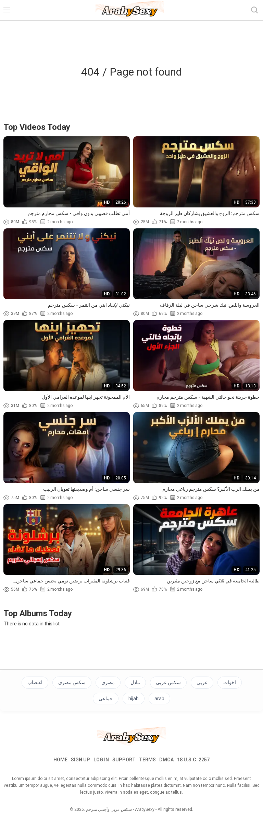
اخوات (229, 682)
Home (60, 759)
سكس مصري (72, 682)
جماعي (106, 698)
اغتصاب (34, 682)
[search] (254, 10)
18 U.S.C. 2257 (193, 759)
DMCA (166, 759)
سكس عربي (168, 682)
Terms (147, 759)
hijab (133, 698)
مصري (108, 682)
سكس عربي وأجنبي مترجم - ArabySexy (120, 809)
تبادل (135, 682)
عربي (202, 682)
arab (159, 698)
